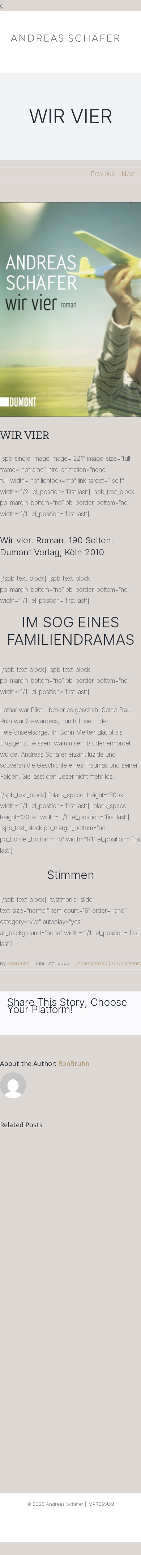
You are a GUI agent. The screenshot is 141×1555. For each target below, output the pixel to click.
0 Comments (126, 963)
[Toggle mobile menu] (127, 47)
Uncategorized (90, 963)
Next (128, 173)
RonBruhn (18, 963)
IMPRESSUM (100, 1504)
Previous (102, 173)
